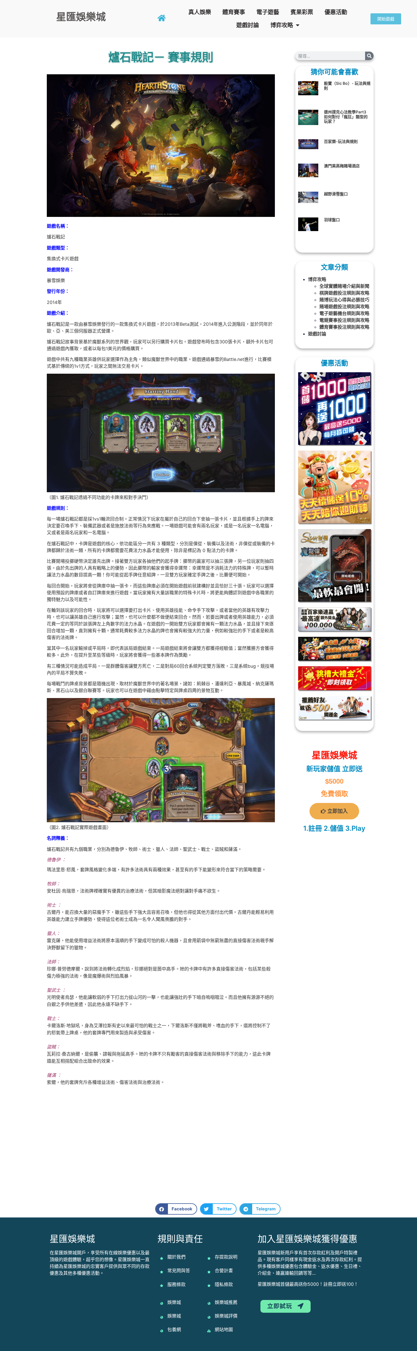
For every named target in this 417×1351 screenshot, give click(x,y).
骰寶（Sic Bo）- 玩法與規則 (347, 85)
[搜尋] (369, 56)
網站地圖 (224, 1329)
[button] (176, 1209)
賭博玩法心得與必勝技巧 (344, 300)
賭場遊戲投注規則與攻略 (344, 306)
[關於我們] (161, 1258)
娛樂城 (174, 1302)
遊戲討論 (247, 25)
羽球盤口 (332, 219)
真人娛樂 (199, 12)
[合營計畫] (209, 1271)
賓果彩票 (301, 12)
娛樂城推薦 (226, 1302)
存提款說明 (226, 1257)
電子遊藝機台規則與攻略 (344, 313)
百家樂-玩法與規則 (341, 141)
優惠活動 (336, 12)
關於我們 (176, 1257)
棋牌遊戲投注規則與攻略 (344, 293)
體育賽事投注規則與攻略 (344, 327)
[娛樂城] (161, 1303)
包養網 (174, 1329)
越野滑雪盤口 (336, 193)
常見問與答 (178, 1270)
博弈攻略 (281, 25)
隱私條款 (224, 1284)
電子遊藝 (267, 12)
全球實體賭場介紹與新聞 (344, 286)
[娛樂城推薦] (209, 1303)
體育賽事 (233, 12)
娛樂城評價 (226, 1316)
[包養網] (161, 1330)
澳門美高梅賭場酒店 (342, 165)
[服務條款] (161, 1285)
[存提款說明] (209, 1258)
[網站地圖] (209, 1330)
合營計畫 (224, 1270)
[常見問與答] (161, 1271)
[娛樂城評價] (209, 1317)
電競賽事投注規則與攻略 (344, 320)
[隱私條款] (209, 1285)
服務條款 (176, 1284)
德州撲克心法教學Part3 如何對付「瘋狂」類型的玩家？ (346, 116)
